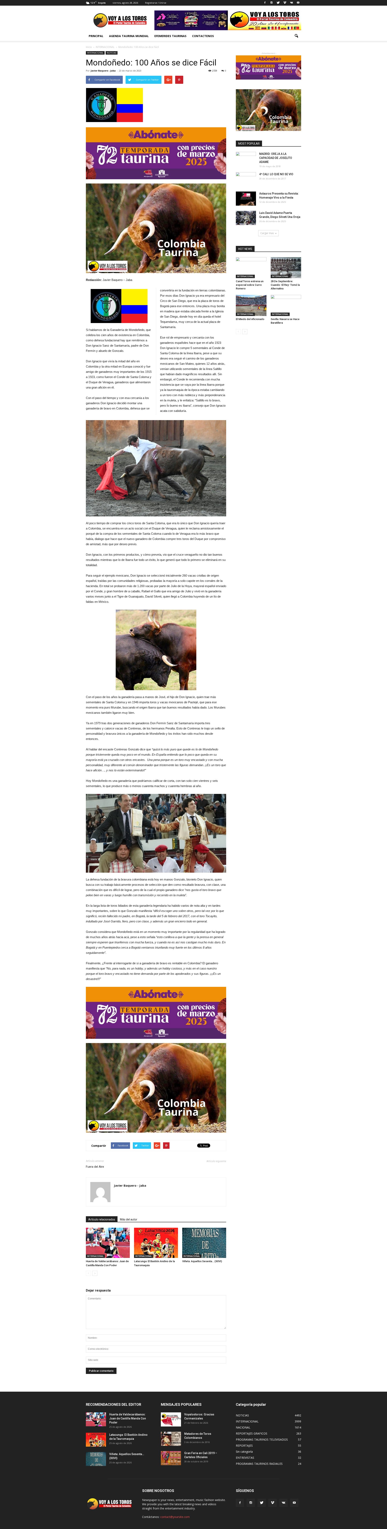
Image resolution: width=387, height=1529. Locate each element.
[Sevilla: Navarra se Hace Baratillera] (286, 305)
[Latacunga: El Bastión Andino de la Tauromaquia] (156, 1243)
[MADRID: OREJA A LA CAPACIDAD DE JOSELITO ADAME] (246, 159)
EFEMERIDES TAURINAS (170, 36)
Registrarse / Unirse (155, 2)
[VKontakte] (291, 3)
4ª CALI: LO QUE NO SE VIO (276, 174)
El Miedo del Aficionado (250, 319)
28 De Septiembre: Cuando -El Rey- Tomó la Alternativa (285, 285)
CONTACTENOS (203, 36)
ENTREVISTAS (245, 1458)
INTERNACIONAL (95, 52)
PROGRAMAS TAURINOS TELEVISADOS (262, 1439)
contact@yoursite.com (175, 1517)
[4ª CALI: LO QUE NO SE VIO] (246, 179)
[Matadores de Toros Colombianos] (171, 1439)
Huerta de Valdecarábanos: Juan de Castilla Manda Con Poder (127, 1418)
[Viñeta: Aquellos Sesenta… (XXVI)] (204, 1243)
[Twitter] (278, 3)
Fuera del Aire (95, 1167)
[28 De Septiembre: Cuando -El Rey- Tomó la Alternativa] (286, 267)
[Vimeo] (285, 3)
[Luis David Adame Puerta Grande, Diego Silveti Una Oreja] (246, 218)
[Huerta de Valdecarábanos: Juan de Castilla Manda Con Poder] (108, 1243)
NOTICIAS (111, 52)
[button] (296, 36)
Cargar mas (267, 233)
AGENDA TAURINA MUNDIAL (129, 36)
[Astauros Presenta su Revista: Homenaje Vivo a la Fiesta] (246, 199)
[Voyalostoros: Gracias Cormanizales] (171, 1419)
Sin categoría (244, 1451)
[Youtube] (298, 3)
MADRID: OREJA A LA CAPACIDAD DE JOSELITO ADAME (275, 158)
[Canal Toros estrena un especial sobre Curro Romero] (251, 267)
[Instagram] (271, 3)
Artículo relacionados (101, 1219)
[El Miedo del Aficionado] (251, 305)
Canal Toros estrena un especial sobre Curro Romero (249, 285)
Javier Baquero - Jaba (103, 70)
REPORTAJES (244, 1445)
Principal (96, 36)
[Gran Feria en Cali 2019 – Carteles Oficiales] (171, 1458)
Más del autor (128, 1219)
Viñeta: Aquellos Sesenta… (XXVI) (202, 1261)
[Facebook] (265, 3)
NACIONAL (243, 1427)
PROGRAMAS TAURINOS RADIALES (259, 1464)
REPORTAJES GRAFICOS (251, 1433)
